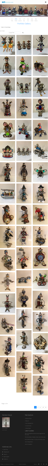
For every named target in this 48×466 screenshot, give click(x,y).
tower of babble (4, 428)
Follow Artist (5, 12)
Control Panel (28, 428)
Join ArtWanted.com (29, 423)
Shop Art (27, 420)
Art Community (28, 425)
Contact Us (6, 459)
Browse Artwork (29, 418)
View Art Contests (28, 444)
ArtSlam (12, 464)
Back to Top (5, 449)
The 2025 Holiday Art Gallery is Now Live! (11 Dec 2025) (35, 437)
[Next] (45, 407)
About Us (5, 454)
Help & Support (6, 456)
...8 (43, 407)
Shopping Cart (6, 451)
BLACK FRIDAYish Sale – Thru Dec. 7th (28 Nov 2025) (35, 439)
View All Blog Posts (28, 441)
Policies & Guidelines (22, 464)
